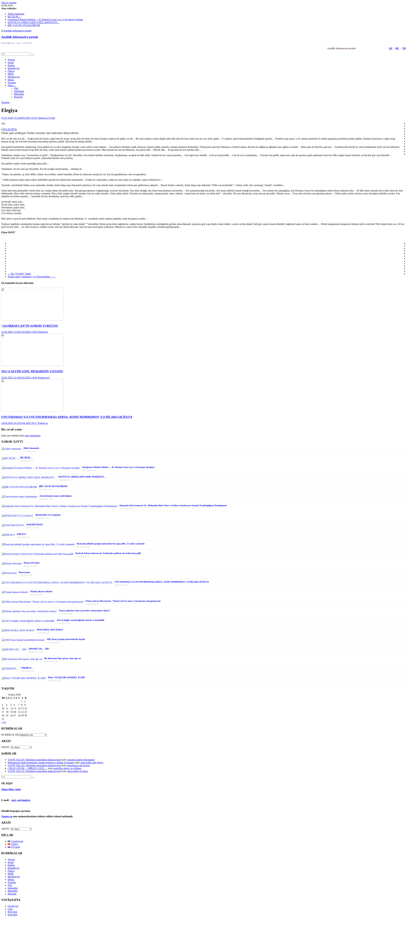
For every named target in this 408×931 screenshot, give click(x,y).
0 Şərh (51, 118)
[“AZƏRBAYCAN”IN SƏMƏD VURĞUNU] (32, 319)
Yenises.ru (42, 118)
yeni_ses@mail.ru (20, 800)
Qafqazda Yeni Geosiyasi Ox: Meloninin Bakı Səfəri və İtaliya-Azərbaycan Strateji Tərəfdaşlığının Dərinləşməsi (173, 505)
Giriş (10, 909)
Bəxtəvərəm (24, 572)
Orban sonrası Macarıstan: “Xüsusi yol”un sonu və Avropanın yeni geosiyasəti (122, 601)
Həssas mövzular (32, 563)
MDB (11, 74)
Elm (16, 88)
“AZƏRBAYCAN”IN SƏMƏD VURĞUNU (29, 325)
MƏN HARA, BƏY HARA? (50, 630)
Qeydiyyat (13, 906)
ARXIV (5, 747)
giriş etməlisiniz (32, 435)
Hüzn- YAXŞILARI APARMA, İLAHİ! (66, 677)
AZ (390, 48)
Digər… (12, 85)
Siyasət (11, 59)
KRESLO (21, 534)
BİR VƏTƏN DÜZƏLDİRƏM (24, 25)
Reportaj (18, 97)
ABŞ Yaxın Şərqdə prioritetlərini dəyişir (66, 639)
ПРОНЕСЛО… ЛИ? (39, 649)
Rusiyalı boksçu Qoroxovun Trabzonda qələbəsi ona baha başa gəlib (108, 553)
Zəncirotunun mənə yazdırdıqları (56, 496)
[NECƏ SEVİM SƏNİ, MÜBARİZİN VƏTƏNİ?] (32, 365)
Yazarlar (12, 82)
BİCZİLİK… (14, 16)
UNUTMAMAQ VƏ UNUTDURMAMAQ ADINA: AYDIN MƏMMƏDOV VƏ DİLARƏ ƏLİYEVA (66, 417)
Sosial (11, 62)
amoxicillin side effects (91, 762)
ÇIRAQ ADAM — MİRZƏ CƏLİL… (27, 768)
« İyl (3, 722)
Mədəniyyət (14, 76)
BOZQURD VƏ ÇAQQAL (48, 515)
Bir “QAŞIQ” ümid (19, 273)
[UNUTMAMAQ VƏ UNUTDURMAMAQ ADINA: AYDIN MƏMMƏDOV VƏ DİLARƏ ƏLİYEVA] (32, 411)
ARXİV (5, 828)
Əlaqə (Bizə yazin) (11, 789)
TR (404, 48)
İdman (11, 79)
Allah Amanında (16, 13)
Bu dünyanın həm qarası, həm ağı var (62, 658)
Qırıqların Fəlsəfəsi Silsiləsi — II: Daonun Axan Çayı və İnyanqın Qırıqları (45, 19)
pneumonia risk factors (78, 765)
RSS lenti (12, 911)
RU (397, 48)
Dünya (11, 71)
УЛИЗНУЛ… (27, 668)
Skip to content (8, 2)
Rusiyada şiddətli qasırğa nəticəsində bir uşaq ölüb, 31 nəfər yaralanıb (111, 544)
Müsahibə (19, 94)
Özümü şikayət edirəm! (41, 591)
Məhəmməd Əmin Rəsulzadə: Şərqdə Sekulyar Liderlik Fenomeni (41, 762)
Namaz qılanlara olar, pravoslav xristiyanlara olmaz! (84, 610)
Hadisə (11, 65)
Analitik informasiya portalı (19, 37)
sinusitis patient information (81, 759)
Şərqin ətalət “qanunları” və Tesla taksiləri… (31, 276)
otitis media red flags (77, 771)
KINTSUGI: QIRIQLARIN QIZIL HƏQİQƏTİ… (33, 22)
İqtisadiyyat (13, 68)
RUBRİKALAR (9, 734)
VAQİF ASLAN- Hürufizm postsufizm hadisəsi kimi (34, 759)
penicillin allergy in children (67, 768)
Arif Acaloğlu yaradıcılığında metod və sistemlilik (80, 620)
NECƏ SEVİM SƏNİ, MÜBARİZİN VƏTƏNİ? (32, 371)
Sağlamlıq (19, 91)
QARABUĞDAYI (34, 524)
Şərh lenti (12, 914)
